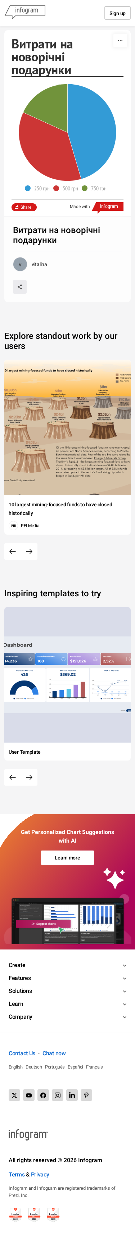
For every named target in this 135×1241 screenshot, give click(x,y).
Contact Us (22, 1053)
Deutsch (34, 1067)
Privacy (40, 1174)
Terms (17, 1174)
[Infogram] (24, 13)
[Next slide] (29, 551)
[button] (39, 188)
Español (75, 1067)
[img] (92, 131)
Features (20, 978)
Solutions (20, 990)
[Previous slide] (12, 551)
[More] (120, 40)
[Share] (20, 287)
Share (26, 207)
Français (94, 1067)
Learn (16, 1003)
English (16, 1067)
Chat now (54, 1053)
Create (17, 965)
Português (55, 1067)
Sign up (117, 13)
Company (20, 1016)
